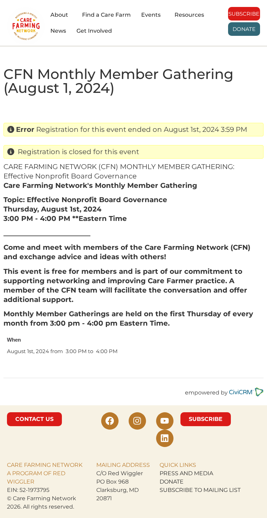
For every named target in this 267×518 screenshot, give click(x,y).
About (59, 14)
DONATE (172, 481)
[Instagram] (137, 421)
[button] (61, 15)
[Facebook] (110, 421)
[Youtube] (164, 421)
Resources (189, 14)
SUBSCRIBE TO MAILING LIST (200, 490)
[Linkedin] (164, 438)
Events (151, 14)
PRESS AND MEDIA (186, 473)
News (58, 30)
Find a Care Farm (106, 14)
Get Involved (94, 30)
